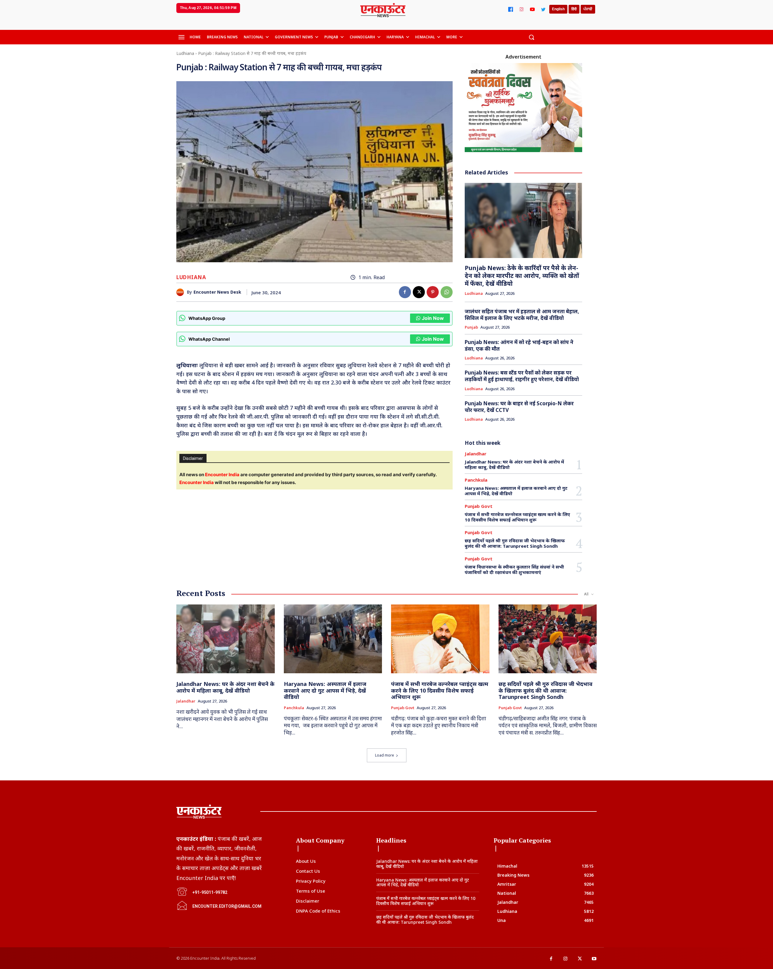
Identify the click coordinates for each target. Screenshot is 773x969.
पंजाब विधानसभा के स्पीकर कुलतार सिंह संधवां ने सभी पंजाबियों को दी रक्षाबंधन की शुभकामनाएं (514, 569)
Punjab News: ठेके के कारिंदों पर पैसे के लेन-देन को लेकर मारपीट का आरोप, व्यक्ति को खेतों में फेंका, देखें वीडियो (522, 276)
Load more (384, 755)
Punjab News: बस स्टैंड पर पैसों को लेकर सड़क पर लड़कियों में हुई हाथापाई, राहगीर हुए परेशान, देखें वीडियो (522, 376)
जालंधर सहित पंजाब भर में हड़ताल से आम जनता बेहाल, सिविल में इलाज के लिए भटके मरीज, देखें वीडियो (522, 314)
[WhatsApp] (447, 292)
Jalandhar (475, 453)
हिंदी (574, 9)
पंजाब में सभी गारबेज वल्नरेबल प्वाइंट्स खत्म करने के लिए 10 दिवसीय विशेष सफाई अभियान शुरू (517, 517)
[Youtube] (594, 959)
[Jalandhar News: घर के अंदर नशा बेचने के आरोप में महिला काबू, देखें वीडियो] (225, 638)
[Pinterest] (433, 292)
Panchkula (476, 480)
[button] (531, 37)
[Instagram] (521, 9)
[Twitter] (543, 9)
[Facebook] (510, 9)
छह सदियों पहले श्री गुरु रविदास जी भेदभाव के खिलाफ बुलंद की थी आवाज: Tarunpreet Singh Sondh (515, 543)
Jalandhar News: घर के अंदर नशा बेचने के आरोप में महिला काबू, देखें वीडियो (514, 464)
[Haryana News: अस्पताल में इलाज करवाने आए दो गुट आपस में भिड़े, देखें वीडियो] (333, 638)
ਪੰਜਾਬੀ (587, 9)
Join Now (433, 318)
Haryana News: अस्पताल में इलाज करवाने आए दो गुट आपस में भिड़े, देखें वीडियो (516, 490)
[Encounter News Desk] (181, 292)
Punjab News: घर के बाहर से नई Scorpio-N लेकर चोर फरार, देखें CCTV (519, 406)
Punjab (471, 327)
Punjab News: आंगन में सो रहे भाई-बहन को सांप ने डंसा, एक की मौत (519, 345)
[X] (419, 292)
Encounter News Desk (217, 292)
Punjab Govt (478, 506)
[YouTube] (532, 9)
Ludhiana (185, 53)
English (558, 9)
